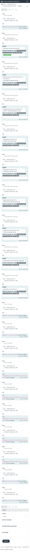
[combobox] (14, 516)
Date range (5, 532)
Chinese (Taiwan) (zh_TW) (9, 6)
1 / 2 (9, 9)
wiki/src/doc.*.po (11, 4)
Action (4, 513)
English (4, 46)
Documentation (25, 547)
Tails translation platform (12, 1)
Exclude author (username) (9, 526)
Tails (4, 4)
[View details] (3, 24)
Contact (19, 547)
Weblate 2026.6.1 (9, 547)
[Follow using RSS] (27, 6)
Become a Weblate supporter (7, 549)
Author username (6, 520)
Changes (19, 6)
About (15, 547)
